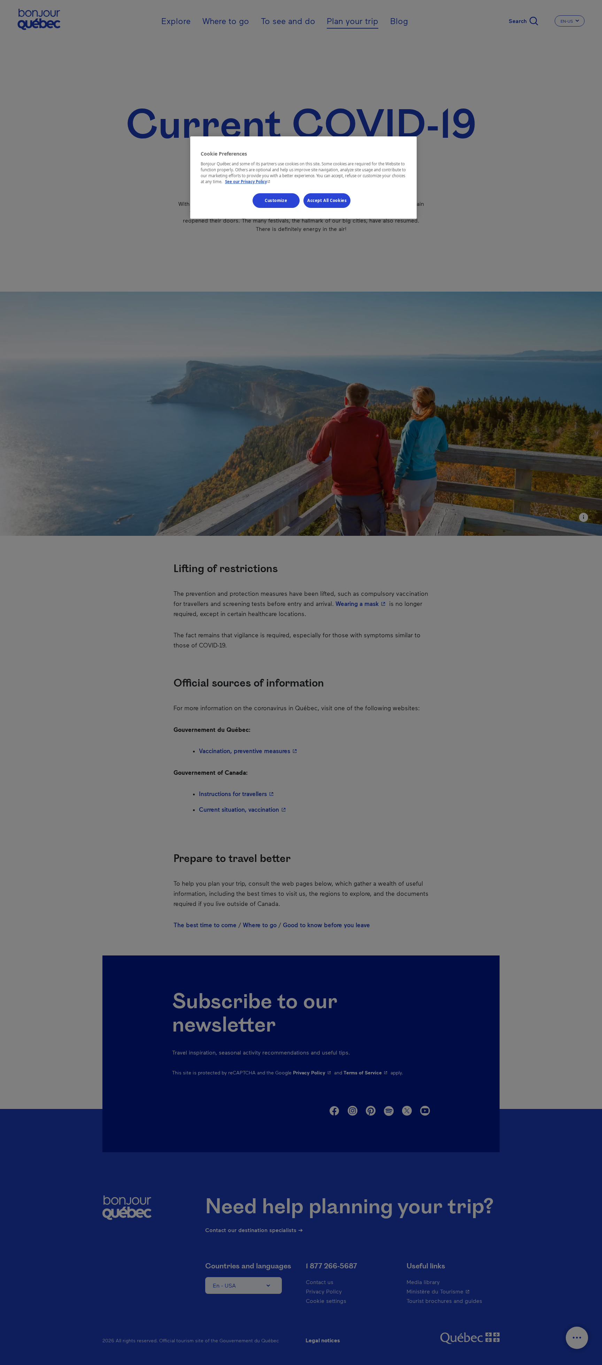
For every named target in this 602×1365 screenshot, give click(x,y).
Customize (276, 200)
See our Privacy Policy (248, 181)
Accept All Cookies (327, 200)
